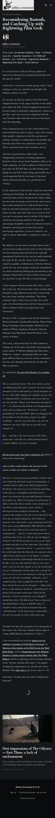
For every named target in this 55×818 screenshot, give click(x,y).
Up (13, 59)
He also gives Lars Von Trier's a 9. (23, 454)
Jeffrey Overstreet (11, 44)
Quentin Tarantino (22, 56)
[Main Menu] (51, 5)
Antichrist (21, 59)
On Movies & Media (12, 14)
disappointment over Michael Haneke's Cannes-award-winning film (26, 655)
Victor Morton (31, 62)
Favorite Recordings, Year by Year (32, 792)
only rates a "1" (22, 670)
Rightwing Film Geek (12, 62)
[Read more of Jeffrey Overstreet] (6, 37)
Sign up (13, 792)
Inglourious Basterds (38, 59)
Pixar (38, 52)
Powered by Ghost (27, 798)
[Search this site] (46, 5)
